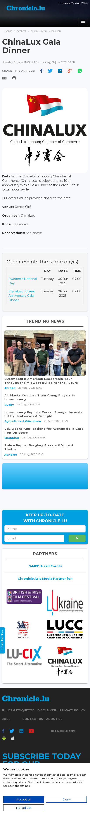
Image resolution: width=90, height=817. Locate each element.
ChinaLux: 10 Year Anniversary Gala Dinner (22, 295)
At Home (10, 454)
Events (21, 31)
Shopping (11, 438)
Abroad (9, 388)
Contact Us (32, 719)
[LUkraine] (65, 602)
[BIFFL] (24, 596)
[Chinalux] (65, 661)
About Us (54, 719)
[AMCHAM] (24, 629)
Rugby (9, 404)
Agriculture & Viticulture (22, 421)
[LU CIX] (24, 655)
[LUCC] (65, 629)
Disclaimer (46, 710)
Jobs (6, 719)
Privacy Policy (72, 710)
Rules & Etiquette (18, 710)
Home (8, 31)
